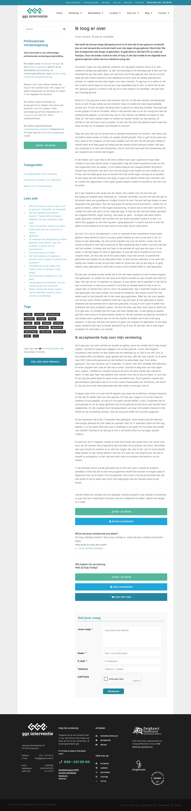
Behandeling (94, 13)
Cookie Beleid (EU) (146, 805)
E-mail (82, 661)
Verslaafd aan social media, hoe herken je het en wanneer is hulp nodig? (45, 269)
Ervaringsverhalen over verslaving (40, 174)
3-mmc (28, 314)
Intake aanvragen (122, 521)
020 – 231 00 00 (122, 511)
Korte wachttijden (73, 2)
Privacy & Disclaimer (128, 805)
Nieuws (103, 745)
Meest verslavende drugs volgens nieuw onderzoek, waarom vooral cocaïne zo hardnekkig (45, 292)
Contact (162, 13)
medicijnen (29, 77)
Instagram (105, 772)
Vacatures (128, 2)
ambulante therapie (50, 63)
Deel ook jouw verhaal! (45, 361)
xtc (35, 336)
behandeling (47, 132)
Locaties (114, 13)
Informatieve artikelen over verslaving (42, 180)
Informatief (105, 740)
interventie (30, 327)
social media (30, 332)
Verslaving (74, 13)
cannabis (29, 319)
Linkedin (104, 768)
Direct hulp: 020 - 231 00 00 (159, 2)
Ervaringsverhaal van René (42, 252)
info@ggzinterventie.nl (44, 758)
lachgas (43, 327)
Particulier (139, 2)
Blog (147, 13)
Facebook (104, 764)
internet (58, 323)
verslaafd (45, 332)
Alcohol (39, 314)
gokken (46, 323)
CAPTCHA (83, 677)
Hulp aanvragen (123, 587)
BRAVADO (34, 236)
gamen (28, 323)
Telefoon (83, 669)
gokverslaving (45, 77)
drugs (63, 73)
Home (59, 13)
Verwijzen (106, 2)
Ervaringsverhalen (91, 2)
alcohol (55, 73)
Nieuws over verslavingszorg (38, 186)
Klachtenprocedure (163, 805)
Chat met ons (122, 597)
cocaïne (41, 319)
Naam (82, 653)
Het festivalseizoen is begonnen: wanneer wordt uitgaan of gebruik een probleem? (47, 259)
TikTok (103, 781)
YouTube (104, 777)
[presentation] (122, 679)
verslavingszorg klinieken (36, 129)
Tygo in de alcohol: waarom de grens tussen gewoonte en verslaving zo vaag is (47, 229)
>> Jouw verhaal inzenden (89, 548)
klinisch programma (37, 67)
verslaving (59, 332)
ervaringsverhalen (51, 348)
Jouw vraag (85, 629)
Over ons (117, 2)
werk (27, 336)
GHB (37, 323)
